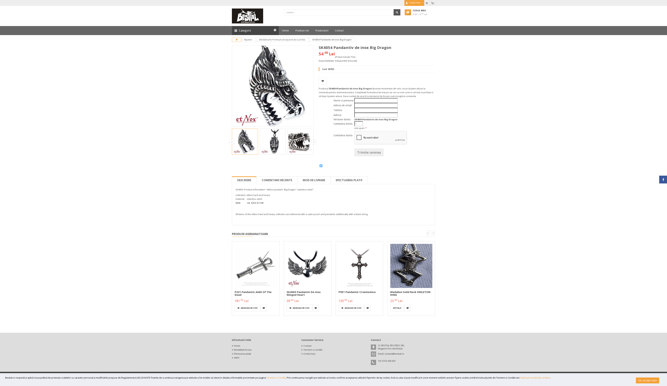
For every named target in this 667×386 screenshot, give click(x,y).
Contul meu (309, 353)
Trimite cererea (369, 152)
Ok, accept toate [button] (647, 380)
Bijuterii (248, 39)
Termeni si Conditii (276, 377)
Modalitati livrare (243, 349)
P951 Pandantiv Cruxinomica (357, 292)
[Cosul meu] (432, 3)
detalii (397, 308)
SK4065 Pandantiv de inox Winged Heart (304, 293)
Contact (307, 345)
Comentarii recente (277, 180)
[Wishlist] (427, 3)
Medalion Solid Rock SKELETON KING (410, 293)
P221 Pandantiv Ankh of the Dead (253, 293)
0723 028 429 (388, 360)
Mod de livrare (314, 180)
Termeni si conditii (312, 349)
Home (237, 345)
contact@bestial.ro (394, 353)
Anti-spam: (360, 128)
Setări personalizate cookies (535, 377)
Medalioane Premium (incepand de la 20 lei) (282, 39)
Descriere (244, 180)
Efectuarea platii (349, 180)
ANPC (237, 357)
